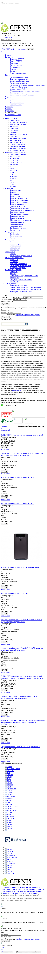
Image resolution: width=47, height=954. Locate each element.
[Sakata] (8, 849)
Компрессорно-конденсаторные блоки (24, 276)
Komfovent (13, 176)
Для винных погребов (18, 138)
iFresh (12, 166)
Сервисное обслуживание (19, 81)
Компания (9, 57)
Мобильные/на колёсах (18, 122)
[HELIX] (8, 871)
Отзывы (13, 69)
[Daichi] (8, 867)
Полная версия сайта (13, 115)
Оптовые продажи (16, 93)
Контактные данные (34, 891)
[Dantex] (8, 812)
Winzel (12, 182)
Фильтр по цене (7, 301)
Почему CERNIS (16, 61)
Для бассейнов (15, 234)
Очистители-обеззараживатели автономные (26, 288)
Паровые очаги (15, 230)
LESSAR (13, 178)
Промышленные (16, 236)
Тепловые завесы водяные (19, 208)
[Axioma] (9, 861)
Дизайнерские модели (18, 148)
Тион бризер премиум (18, 154)
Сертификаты (15, 67)
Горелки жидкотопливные (19, 214)
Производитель (6, 299)
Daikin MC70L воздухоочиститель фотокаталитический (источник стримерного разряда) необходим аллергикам (22, 677)
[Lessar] (8, 777)
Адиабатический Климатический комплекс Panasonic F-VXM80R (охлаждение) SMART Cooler (22, 454)
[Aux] (7, 869)
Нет (4, 947)
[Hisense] (8, 799)
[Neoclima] (9, 818)
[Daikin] (8, 783)
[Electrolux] (15, 847)
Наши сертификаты (8, 891)
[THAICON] (10, 797)
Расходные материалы (18, 268)
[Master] (8, 822)
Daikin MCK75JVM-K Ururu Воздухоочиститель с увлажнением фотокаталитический (19, 697)
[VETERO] (9, 771)
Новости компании (17, 103)
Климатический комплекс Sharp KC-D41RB (17, 477)
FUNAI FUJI (14, 160)
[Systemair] (9, 816)
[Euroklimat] (10, 863)
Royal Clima (14, 164)
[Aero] (7, 859)
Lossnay (12, 168)
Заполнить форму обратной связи (28, 952)
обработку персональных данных (28, 315)
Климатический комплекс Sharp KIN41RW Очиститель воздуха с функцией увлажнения (21, 621)
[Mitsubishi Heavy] (12, 857)
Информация (10, 99)
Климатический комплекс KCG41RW (15, 594)
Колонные (13, 132)
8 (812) (11, 113)
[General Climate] (11, 806)
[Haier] (8, 787)
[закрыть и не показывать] (2, 23)
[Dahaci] (8, 795)
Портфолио (14, 63)
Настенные (14, 126)
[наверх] (2, 904)
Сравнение (9, 111)
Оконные (13, 136)
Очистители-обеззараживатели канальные (25, 290)
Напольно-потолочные (18, 134)
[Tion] (7, 773)
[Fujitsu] (8, 767)
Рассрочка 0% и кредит (18, 87)
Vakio (12, 172)
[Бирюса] (9, 851)
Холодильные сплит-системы (21, 280)
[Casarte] (8, 793)
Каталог (30, 49)
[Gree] (7, 802)
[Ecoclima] (9, 775)
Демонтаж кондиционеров (19, 79)
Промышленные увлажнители (21, 256)
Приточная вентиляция (18, 286)
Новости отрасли (17, 889)
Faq (11, 101)
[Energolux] (9, 820)
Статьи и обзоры (16, 105)
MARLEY (13, 170)
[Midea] (8, 801)
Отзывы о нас (21, 891)
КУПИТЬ (4, 447)
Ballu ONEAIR (15, 156)
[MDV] (8, 779)
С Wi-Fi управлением (17, 144)
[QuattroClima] (10, 789)
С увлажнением (15, 246)
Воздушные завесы (17, 212)
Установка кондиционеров (34, 889)
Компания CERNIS (17, 59)
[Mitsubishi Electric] (12, 769)
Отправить (5, 317)
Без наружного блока (17, 150)
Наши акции (5, 889)
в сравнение (5, 449)
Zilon (11, 180)
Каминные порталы (17, 216)
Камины (13, 192)
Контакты (9, 107)
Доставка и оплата (8, 887)
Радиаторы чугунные (17, 206)
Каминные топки (16, 190)
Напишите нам (6, 37)
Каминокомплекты (17, 218)
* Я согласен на (21, 315)
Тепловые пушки (16, 226)
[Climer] (8, 808)
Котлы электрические (18, 204)
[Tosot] (8, 781)
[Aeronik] (9, 865)
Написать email (7, 952)
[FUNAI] (8, 791)
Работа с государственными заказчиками (25, 91)
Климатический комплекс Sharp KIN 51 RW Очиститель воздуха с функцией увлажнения (22, 649)
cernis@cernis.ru (21, 49)
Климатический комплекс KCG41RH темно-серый (20, 567)
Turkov (12, 184)
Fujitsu (12, 174)
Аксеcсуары (14, 250)
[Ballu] (8, 814)
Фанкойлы (13, 272)
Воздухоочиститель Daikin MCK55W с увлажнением (20, 747)
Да (2, 947)
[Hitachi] (8, 826)
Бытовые (13, 238)
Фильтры (13, 186)
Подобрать (5, 304)
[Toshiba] (8, 804)
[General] (8, 824)
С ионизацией (15, 248)
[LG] (7, 830)
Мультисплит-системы (18, 124)
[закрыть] (2, 907)
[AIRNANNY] (11, 873)
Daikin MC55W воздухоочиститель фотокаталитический (22, 435)
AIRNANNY (14, 158)
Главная (8, 55)
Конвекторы (14, 194)
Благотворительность (18, 73)
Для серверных (15, 140)
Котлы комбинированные (19, 200)
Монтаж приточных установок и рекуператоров (28, 85)
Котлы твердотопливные (19, 202)
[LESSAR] (9, 853)
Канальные (14, 130)
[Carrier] (8, 828)
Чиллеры (13, 274)
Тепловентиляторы (17, 222)
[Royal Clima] (10, 810)
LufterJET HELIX (16, 162)
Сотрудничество (16, 65)
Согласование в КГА (17, 89)
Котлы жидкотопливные (19, 198)
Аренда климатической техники (22, 95)
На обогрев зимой (16, 142)
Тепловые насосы (16, 224)
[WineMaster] (10, 855)
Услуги (7, 75)
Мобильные (14, 282)
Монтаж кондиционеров (19, 77)
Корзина (8, 109)
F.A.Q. (17, 887)
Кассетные (14, 128)
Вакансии (13, 71)
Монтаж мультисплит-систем (20, 266)
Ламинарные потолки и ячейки (21, 292)
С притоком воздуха (17, 146)
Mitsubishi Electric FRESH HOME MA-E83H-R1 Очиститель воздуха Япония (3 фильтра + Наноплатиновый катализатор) (23, 722)
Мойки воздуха (15, 244)
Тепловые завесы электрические (22, 210)
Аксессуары (14, 278)
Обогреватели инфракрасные (20, 220)
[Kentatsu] (9, 785)
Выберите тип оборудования (12, 297)
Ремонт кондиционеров (18, 83)
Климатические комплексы (20, 242)
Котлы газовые (15, 196)
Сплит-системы (15, 120)
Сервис (8, 97)
